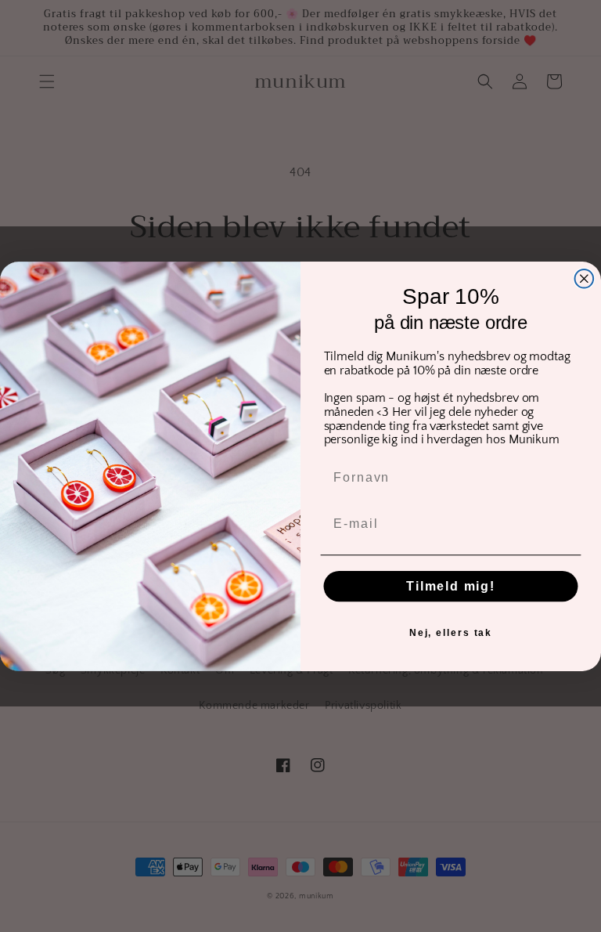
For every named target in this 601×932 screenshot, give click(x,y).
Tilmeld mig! (450, 585)
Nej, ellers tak (450, 632)
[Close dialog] (584, 278)
